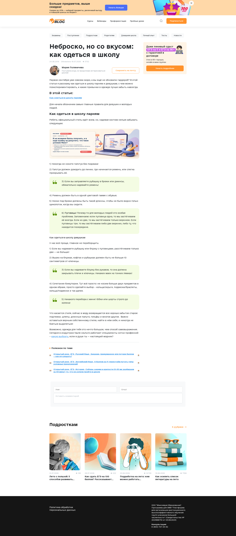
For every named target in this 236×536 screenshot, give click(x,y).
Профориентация (118, 21)
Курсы (90, 21)
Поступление (73, 35)
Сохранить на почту (126, 70)
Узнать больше (116, 8)
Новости (178, 35)
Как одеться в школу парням (65, 98)
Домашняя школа (128, 35)
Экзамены (56, 35)
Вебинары (101, 21)
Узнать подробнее (165, 68)
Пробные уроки (137, 21)
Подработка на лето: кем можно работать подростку (134, 479)
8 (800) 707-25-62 (160, 527)
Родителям (109, 35)
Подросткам (91, 35)
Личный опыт (149, 35)
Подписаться (176, 21)
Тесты (164, 35)
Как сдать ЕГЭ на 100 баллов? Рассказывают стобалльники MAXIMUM (99, 479)
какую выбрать (59, 336)
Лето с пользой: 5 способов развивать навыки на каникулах (61, 479)
